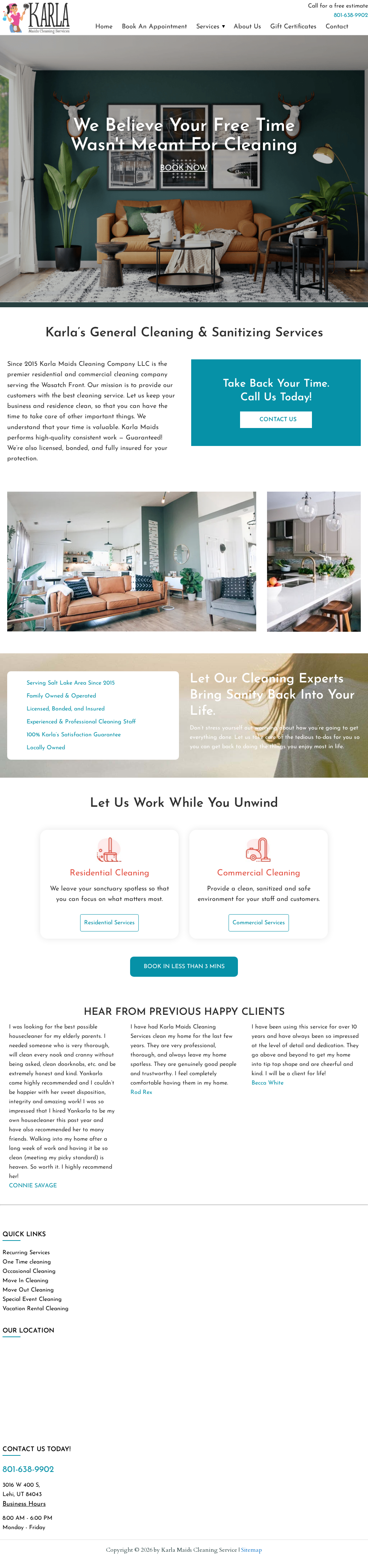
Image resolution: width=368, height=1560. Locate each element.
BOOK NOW (183, 168)
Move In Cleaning (26, 1281)
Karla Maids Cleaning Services (36, 17)
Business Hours (24, 1504)
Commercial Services (259, 923)
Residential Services (109, 923)
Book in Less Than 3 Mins (184, 967)
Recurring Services (26, 1253)
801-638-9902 (351, 15)
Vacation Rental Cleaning (36, 1309)
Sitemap (251, 1550)
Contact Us (277, 420)
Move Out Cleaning (28, 1290)
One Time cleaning (27, 1262)
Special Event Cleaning (32, 1299)
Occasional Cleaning (29, 1271)
